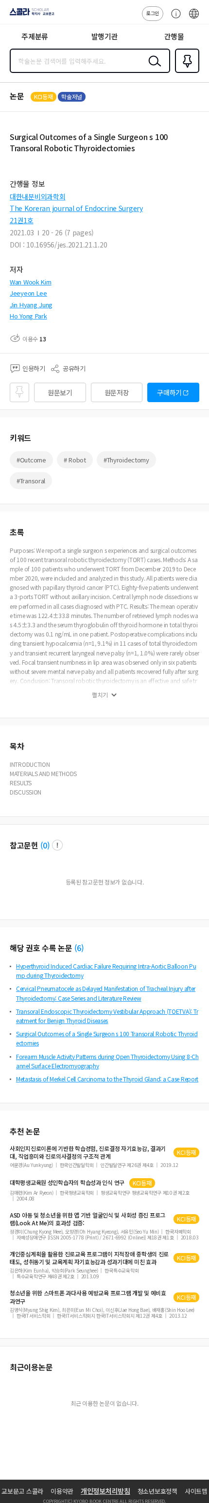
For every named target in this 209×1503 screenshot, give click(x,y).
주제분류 (34, 36)
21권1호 (22, 220)
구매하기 (169, 392)
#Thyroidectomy (126, 459)
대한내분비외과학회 (37, 196)
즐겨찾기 (185, 72)
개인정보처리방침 (105, 1491)
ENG (194, 18)
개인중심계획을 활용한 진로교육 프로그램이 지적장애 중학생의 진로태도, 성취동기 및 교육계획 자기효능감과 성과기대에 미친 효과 (89, 1258)
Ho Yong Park (28, 315)
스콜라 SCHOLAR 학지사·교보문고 (30, 15)
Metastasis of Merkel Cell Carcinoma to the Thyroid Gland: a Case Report (107, 1079)
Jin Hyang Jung (31, 304)
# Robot (75, 459)
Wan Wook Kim (31, 281)
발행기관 (104, 36)
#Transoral (31, 480)
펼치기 (100, 694)
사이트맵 (196, 1491)
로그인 (152, 13)
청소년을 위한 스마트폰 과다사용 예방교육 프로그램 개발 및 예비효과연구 (88, 1297)
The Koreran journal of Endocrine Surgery (76, 208)
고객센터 (173, 18)
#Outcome (31, 459)
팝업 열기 (57, 845)
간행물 (174, 36)
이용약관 (62, 1491)
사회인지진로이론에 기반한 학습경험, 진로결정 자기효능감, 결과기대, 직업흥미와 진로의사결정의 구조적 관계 (88, 1152)
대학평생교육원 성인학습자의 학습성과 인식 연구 (67, 1182)
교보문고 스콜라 (22, 1491)
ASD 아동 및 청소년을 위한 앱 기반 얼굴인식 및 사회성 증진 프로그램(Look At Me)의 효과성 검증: (87, 1219)
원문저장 (116, 392)
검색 (152, 68)
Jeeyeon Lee (28, 293)
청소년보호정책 (157, 1491)
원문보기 (60, 392)
